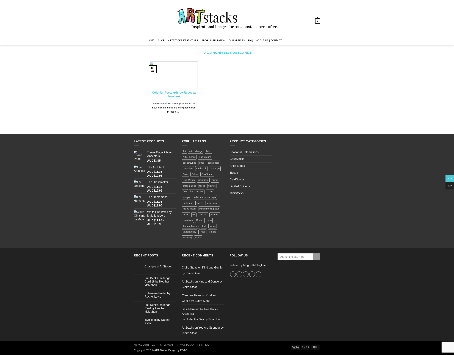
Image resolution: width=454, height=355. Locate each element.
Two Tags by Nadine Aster (157, 321)
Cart (155, 345)
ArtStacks (188, 281)
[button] (312, 13)
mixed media (189, 208)
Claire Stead (190, 267)
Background (205, 157)
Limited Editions (240, 186)
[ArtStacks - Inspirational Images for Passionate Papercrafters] (227, 18)
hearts (210, 191)
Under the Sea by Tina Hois (203, 319)
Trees (202, 231)
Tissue (234, 172)
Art (184, 151)
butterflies (188, 168)
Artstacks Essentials (183, 40)
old (193, 214)
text (204, 226)
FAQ (250, 40)
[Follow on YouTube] (299, 40)
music (186, 214)
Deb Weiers (189, 180)
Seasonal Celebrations (244, 152)
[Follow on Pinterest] (295, 40)
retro (209, 220)
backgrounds (189, 162)
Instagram (188, 203)
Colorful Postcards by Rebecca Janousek (174, 94)
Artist (208, 151)
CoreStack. (207, 174)
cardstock (201, 168)
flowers (212, 186)
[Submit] (316, 256)
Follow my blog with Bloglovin (248, 265)
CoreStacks (237, 158)
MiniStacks (236, 193)
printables (188, 220)
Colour (195, 174)
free (185, 191)
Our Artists (237, 40)
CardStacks (237, 179)
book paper (213, 162)
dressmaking (189, 186)
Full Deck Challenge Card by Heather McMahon (157, 308)
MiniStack (212, 203)
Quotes (200, 220)
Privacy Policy (185, 345)
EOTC (183, 350)
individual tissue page (205, 197)
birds (201, 162)
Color (185, 174)
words (198, 237)
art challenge (195, 151)
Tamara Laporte (191, 226)
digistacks (203, 180)
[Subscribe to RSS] (252, 274)
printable (215, 214)
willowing (187, 237)
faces (202, 186)
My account (141, 345)
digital (215, 180)
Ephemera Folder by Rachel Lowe (157, 295)
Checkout (166, 345)
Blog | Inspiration (213, 40)
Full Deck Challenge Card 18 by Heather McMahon (157, 281)
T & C (200, 345)
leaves (199, 203)
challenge (215, 168)
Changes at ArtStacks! (158, 266)
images (186, 197)
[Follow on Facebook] (285, 40)
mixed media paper (209, 208)
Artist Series (189, 157)
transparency (189, 231)
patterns (203, 214)
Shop (161, 40)
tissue (212, 226)
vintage (212, 231)
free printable (196, 191)
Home (151, 40)
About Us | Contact (269, 40)
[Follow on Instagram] (290, 40)
